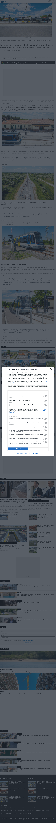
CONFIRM (18, 448)
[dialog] (28, 411)
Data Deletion (20, 453)
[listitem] (28, 393)
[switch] (45, 396)
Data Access (28, 453)
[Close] (51, 369)
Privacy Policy (36, 453)
